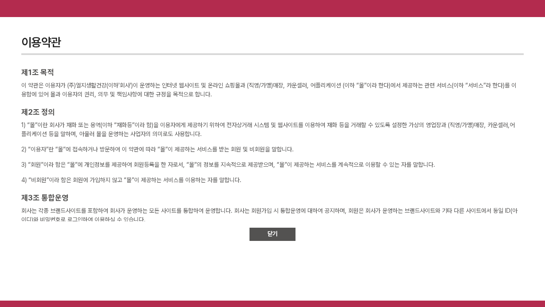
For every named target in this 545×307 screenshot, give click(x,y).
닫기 (272, 233)
